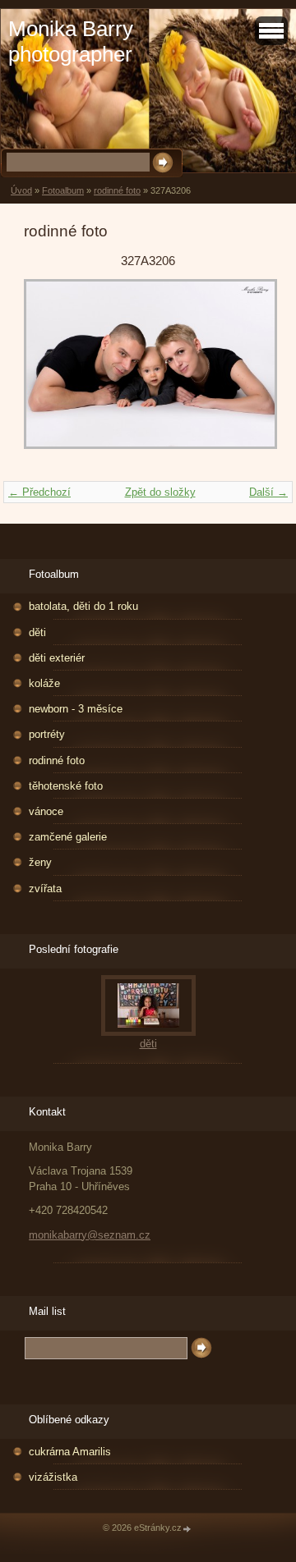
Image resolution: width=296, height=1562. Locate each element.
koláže (44, 683)
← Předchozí (39, 492)
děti (37, 632)
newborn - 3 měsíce (76, 709)
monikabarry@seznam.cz (89, 1235)
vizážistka (53, 1477)
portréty (47, 734)
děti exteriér (57, 658)
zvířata (45, 888)
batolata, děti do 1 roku (83, 606)
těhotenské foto (66, 786)
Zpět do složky (160, 492)
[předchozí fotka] (50, 372)
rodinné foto (117, 190)
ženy (40, 862)
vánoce (46, 811)
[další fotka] (245, 372)
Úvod (21, 190)
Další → (268, 492)
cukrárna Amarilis (70, 1451)
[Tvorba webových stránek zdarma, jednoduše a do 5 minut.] (187, 1528)
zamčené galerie (68, 837)
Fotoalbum (63, 190)
